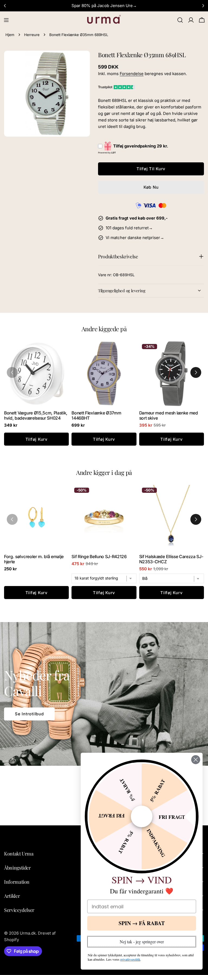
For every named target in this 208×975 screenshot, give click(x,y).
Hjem (9, 35)
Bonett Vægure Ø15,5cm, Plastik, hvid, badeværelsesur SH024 (35, 415)
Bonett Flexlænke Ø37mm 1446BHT (96, 415)
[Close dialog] (195, 759)
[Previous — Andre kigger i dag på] (12, 519)
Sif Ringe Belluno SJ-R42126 (99, 556)
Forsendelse (132, 73)
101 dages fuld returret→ (129, 227)
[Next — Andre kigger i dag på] (195, 519)
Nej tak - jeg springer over (142, 941)
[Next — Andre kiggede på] (195, 372)
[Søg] (180, 20)
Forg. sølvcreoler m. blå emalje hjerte (34, 559)
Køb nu (151, 187)
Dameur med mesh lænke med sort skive (168, 415)
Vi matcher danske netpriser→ (135, 237)
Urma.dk (28, 933)
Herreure (32, 35)
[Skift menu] (6, 20)
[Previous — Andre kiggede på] (12, 372)
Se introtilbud (29, 713)
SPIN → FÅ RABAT (142, 923)
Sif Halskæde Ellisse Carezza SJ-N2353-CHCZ (171, 559)
